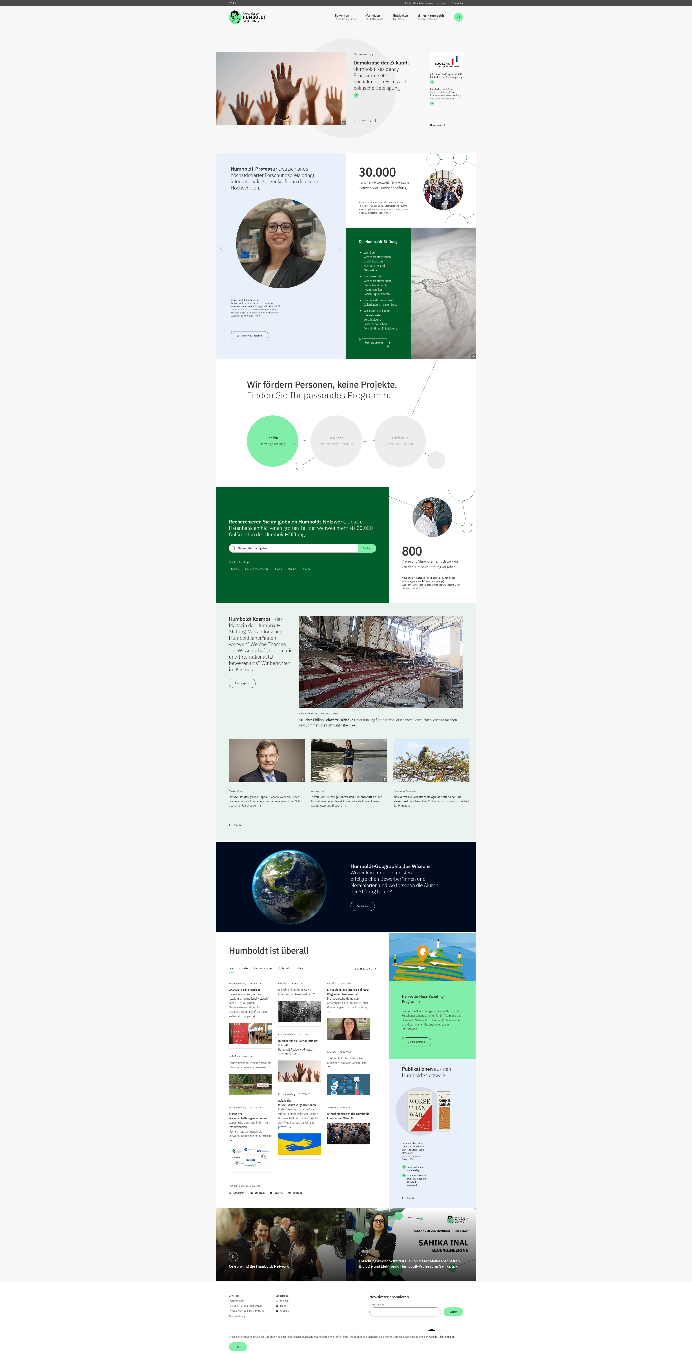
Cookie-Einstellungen (441, 1336)
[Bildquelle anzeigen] (344, 123)
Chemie (235, 568)
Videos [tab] (300, 968)
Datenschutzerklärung (405, 1336)
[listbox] (272, 444)
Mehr (257, 315)
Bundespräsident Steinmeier (386, 69)
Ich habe (336, 437)
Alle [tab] (231, 968)
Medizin (292, 568)
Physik (278, 568)
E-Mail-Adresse (376, 1304)
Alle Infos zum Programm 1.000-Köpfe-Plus (446, 76)
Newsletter (457, 3)
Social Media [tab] (284, 968)
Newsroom (442, 3)
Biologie (306, 568)
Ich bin (272, 437)
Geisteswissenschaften (257, 568)
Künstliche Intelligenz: (445, 94)
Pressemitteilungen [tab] (263, 968)
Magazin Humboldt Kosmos (419, 3)
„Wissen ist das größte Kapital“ (266, 801)
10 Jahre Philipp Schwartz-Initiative (378, 722)
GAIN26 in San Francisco (245, 990)
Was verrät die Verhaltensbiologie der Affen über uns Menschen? (431, 801)
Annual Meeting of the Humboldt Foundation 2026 (348, 1116)
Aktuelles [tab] (243, 968)
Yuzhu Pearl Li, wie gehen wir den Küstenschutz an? (346, 801)
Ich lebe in (400, 437)
